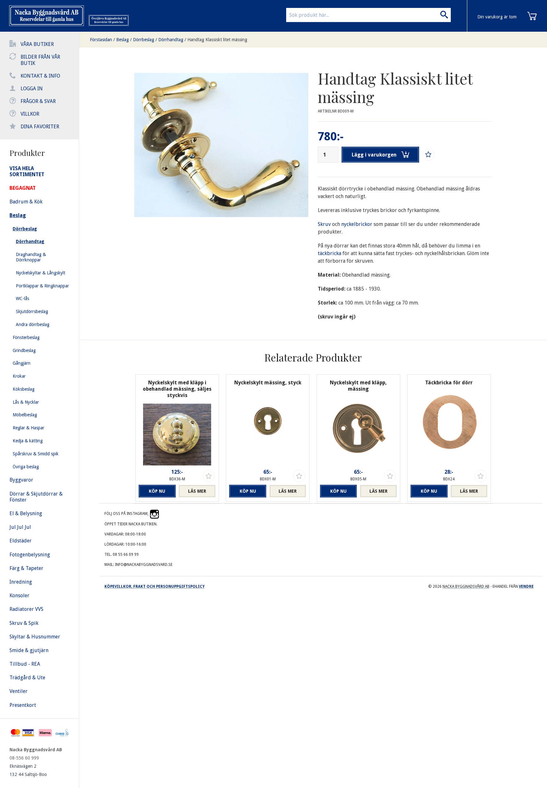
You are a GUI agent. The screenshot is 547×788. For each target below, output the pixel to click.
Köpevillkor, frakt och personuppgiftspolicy (154, 586)
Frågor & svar (38, 101)
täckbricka (330, 253)
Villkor (30, 114)
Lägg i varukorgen (374, 155)
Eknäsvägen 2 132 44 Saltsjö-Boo (28, 770)
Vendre (526, 586)
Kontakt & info (40, 76)
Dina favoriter (40, 127)
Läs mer (197, 491)
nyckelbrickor (357, 224)
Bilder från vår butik (40, 60)
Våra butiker (37, 44)
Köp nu (157, 491)
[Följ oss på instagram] (154, 513)
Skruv (325, 224)
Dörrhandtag (170, 39)
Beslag (122, 39)
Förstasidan (101, 39)
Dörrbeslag (143, 39)
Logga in (32, 89)
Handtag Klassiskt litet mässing (217, 39)
